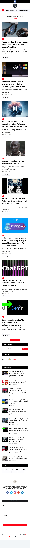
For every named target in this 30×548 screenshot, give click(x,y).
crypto (12, 469)
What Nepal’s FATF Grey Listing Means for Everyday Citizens (17, 382)
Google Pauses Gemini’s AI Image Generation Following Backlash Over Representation (14, 124)
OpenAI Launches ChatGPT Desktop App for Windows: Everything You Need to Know (14, 84)
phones (9, 472)
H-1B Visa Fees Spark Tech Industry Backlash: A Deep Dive (16, 10)
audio (7, 469)
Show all (15, 18)
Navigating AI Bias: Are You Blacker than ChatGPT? (13, 162)
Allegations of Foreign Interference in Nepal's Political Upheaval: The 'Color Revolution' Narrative (18, 391)
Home (9, 530)
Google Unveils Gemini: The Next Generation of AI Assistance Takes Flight (13, 322)
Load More (15, 340)
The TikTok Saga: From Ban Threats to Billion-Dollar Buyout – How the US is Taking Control (18, 449)
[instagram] (15, 492)
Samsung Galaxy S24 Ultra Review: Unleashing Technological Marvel (18, 457)
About (14, 530)
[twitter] (11, 492)
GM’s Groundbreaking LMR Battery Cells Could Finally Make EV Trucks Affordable (18, 401)
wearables (21, 472)
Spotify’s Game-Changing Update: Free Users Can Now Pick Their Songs (18, 411)
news (4, 472)
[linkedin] (22, 492)
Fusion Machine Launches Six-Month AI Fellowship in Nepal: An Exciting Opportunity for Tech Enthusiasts (14, 242)
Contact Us (20, 530)
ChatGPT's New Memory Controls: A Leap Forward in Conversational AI (13, 283)
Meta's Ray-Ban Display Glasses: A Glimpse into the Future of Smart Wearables (15, 44)
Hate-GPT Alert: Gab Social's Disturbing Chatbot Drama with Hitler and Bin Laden (15, 201)
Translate (14, 359)
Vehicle (14, 472)
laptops (23, 469)
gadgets (17, 469)
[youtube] (18, 492)
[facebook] (15, 1)
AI (2, 39)
